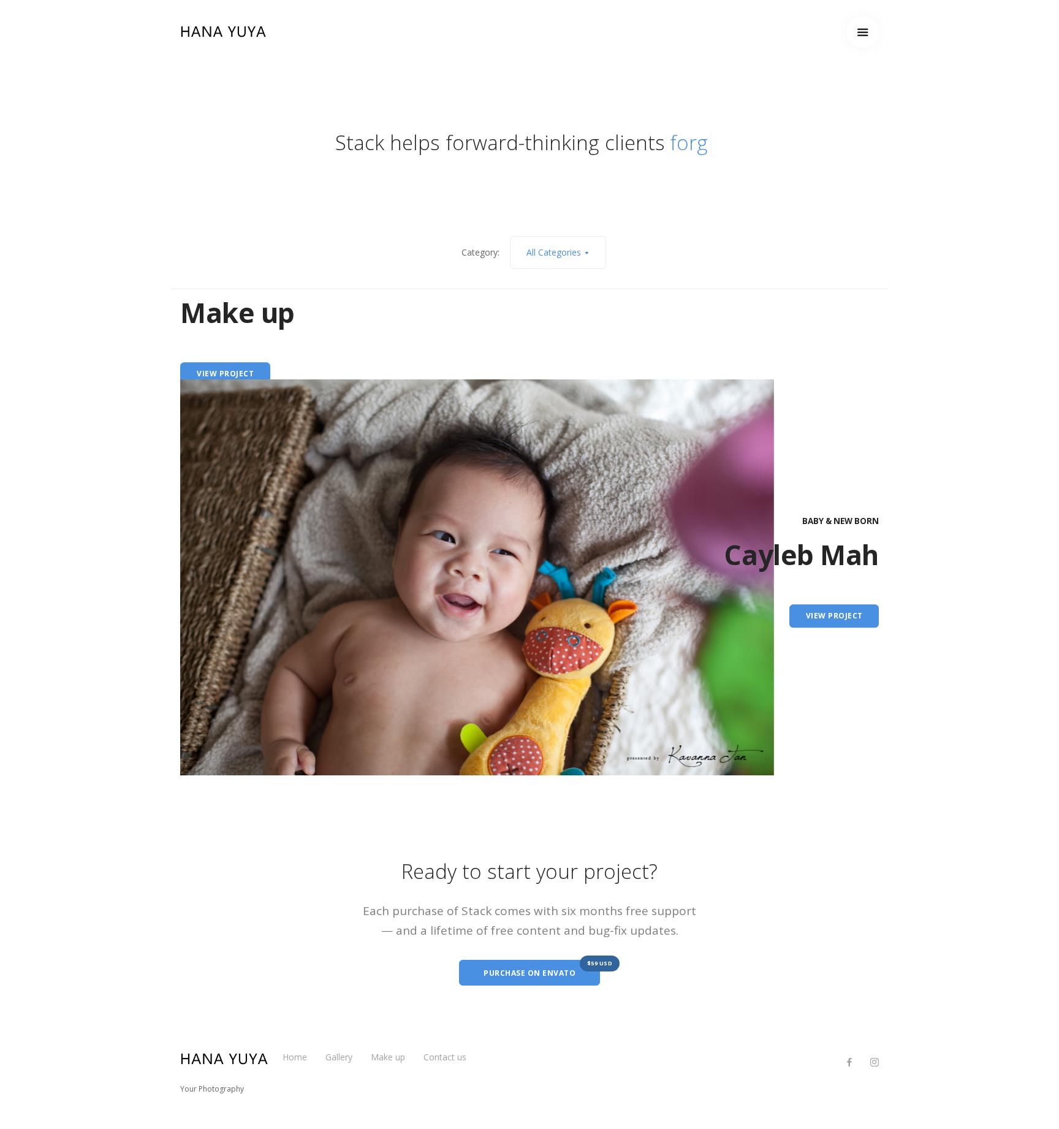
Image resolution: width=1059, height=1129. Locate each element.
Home (295, 1057)
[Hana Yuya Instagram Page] (874, 1062)
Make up (388, 1057)
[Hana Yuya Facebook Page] (849, 1062)
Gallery (338, 1057)
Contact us (444, 1057)
